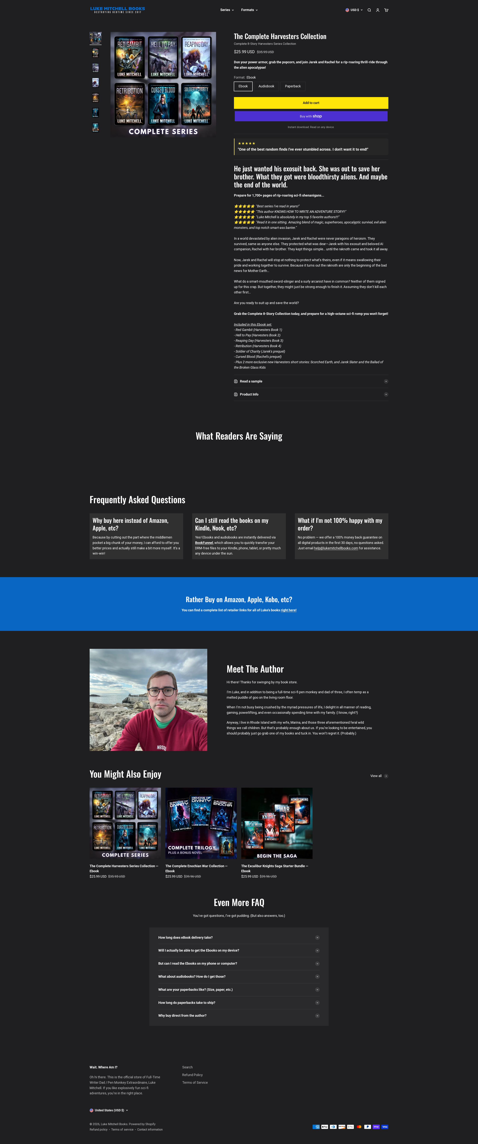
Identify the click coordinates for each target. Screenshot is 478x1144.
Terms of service (122, 1129)
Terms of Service (195, 1082)
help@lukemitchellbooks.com (336, 548)
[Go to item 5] (96, 98)
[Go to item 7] (96, 128)
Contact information (150, 1129)
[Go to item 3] (96, 68)
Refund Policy (192, 1075)
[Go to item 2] (96, 53)
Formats (247, 10)
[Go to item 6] (96, 113)
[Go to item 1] (96, 38)
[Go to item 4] (96, 83)
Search (187, 1067)
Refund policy (99, 1129)
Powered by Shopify (142, 1124)
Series (225, 10)
